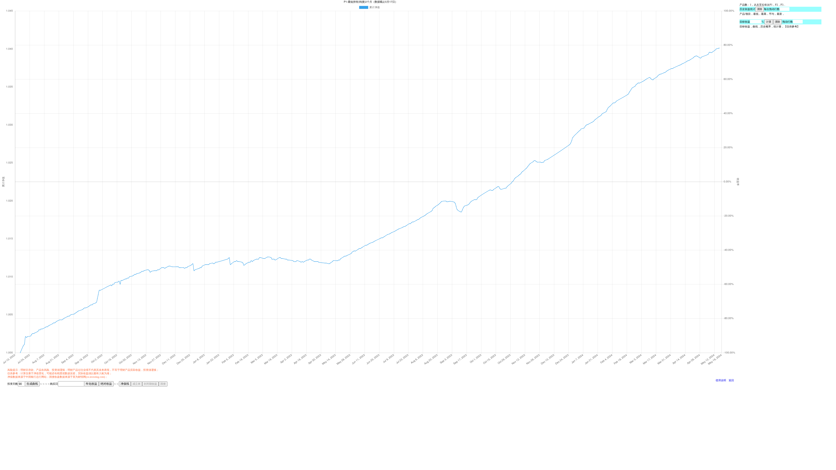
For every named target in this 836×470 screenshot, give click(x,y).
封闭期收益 (150, 383)
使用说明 (721, 380)
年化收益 (91, 383)
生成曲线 (32, 383)
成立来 (136, 383)
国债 (163, 383)
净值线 (125, 383)
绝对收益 (106, 383)
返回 (731, 380)
